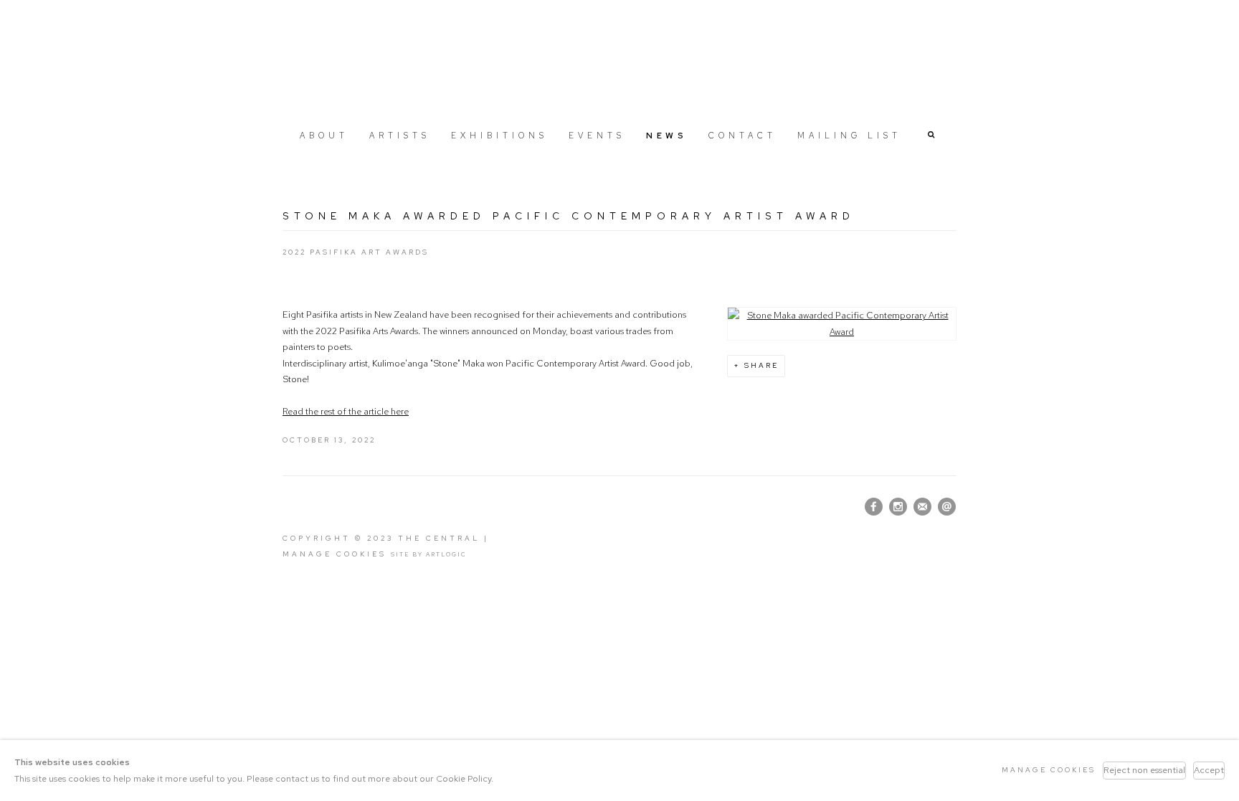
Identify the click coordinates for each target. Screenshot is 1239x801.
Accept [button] (1209, 770)
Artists (399, 135)
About (324, 135)
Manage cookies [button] (334, 554)
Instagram (898, 507)
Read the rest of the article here (346, 411)
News (667, 135)
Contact (742, 135)
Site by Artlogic (429, 554)
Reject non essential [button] (1144, 770)
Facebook (874, 507)
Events (597, 135)
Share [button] (761, 365)
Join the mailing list (922, 507)
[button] (932, 134)
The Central (619, 60)
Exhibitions (499, 135)
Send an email (947, 507)
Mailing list (849, 135)
